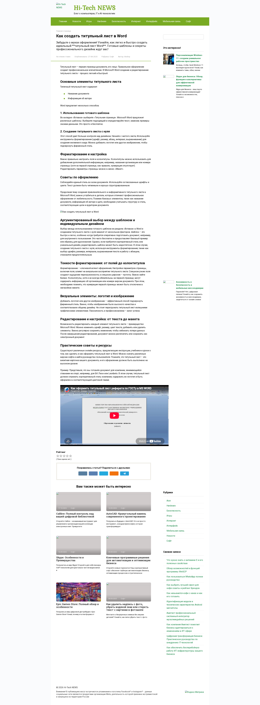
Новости (76, 21)
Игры (89, 21)
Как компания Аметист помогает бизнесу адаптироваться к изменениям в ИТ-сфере (183, 627)
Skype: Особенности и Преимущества (70, 559)
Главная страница (63, 31)
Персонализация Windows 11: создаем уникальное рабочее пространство (189, 58)
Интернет (136, 21)
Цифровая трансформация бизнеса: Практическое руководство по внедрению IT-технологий (185, 639)
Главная (63, 21)
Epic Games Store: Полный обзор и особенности (77, 606)
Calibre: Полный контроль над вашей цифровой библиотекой (75, 515)
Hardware (101, 21)
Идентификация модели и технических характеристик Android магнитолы (184, 604)
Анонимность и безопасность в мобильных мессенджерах (189, 285)
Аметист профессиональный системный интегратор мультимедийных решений (181, 616)
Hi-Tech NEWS (95, 7)
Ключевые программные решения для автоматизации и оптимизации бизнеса (128, 560)
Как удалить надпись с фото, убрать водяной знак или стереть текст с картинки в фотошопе (127, 607)
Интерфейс (151, 21)
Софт (188, 21)
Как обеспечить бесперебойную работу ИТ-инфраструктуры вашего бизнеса (185, 650)
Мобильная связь (172, 21)
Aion (169, 500)
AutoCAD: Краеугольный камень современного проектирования (126, 515)
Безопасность (119, 21)
